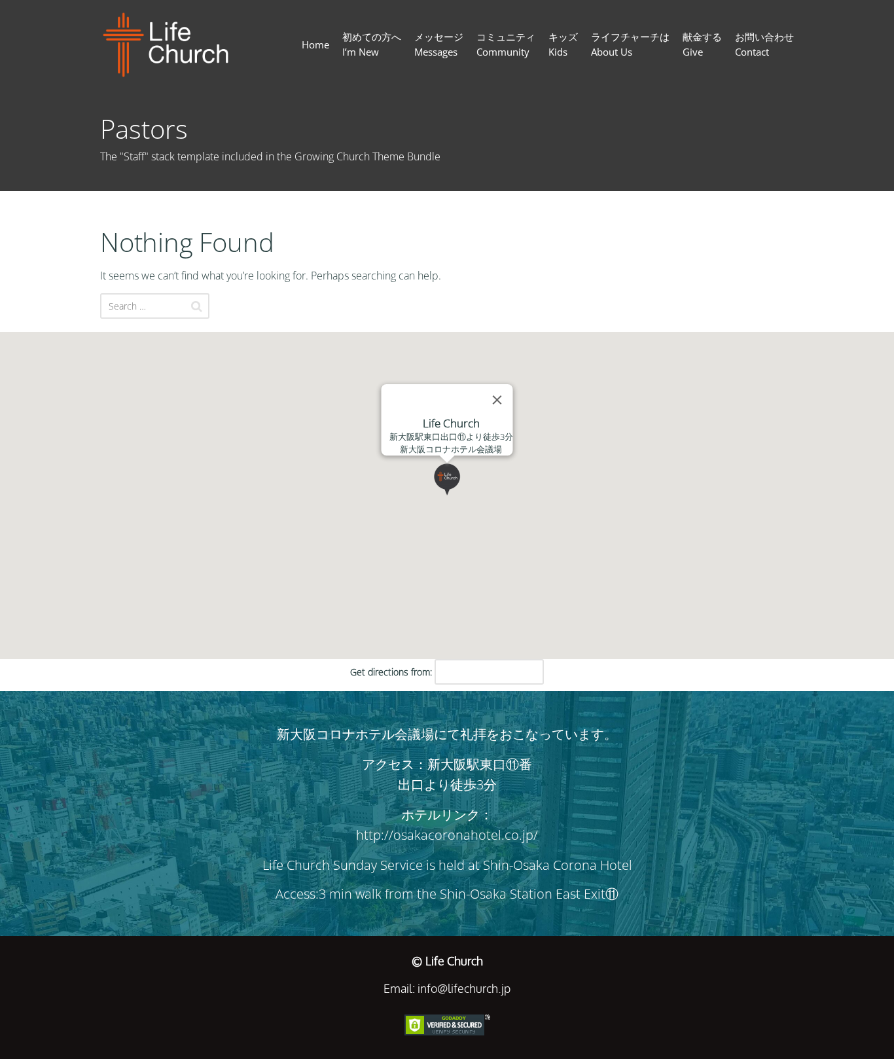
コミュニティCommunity (505, 44)
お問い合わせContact (764, 44)
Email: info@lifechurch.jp (447, 988)
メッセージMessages (438, 44)
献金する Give (702, 44)
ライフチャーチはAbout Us (630, 44)
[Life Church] (171, 45)
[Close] (497, 400)
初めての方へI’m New (371, 44)
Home (315, 44)
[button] (463, 495)
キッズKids (563, 44)
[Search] (196, 306)
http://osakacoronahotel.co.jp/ (447, 835)
